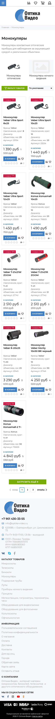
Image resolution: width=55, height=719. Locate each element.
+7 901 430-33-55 (13, 518)
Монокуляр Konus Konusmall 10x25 (41, 196)
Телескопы (8, 568)
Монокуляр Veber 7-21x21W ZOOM (12, 272)
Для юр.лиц (8, 653)
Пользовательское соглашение (19, 628)
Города (5, 658)
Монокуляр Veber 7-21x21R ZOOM (39, 272)
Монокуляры (9, 576)
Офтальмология (11, 618)
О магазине (8, 636)
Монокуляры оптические (14, 77)
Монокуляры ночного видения (41, 77)
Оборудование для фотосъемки (20, 609)
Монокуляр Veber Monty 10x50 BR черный (41, 348)
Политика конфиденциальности (20, 632)
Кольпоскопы (9, 613)
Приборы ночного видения (17, 589)
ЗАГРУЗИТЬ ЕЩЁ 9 (27, 481)
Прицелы (7, 593)
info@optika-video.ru (16, 523)
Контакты (7, 649)
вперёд (40, 490)
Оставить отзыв (10, 671)
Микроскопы (9, 563)
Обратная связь (10, 662)
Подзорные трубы (12, 580)
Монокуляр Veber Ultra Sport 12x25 (13, 196)
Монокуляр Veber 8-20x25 (11, 346)
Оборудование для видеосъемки (20, 605)
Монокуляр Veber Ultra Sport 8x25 (13, 120)
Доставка (7, 645)
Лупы (4, 585)
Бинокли (6, 572)
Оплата (6, 641)
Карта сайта (8, 666)
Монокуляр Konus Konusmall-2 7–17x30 (12, 424)
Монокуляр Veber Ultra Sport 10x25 (41, 120)
